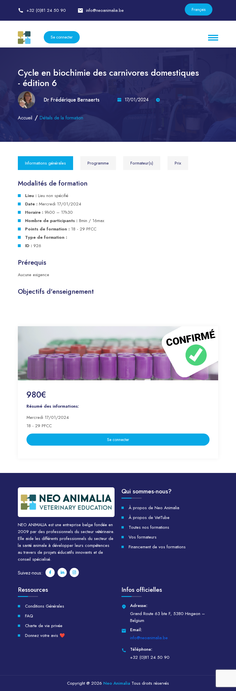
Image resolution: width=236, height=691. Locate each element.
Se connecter (62, 37)
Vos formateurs (143, 537)
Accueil (25, 117)
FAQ (29, 616)
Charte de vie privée (43, 626)
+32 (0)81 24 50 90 (46, 10)
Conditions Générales (44, 606)
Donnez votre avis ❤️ (45, 635)
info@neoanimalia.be (105, 10)
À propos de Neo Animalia (154, 508)
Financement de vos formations (157, 547)
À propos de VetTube (149, 517)
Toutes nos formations (149, 527)
